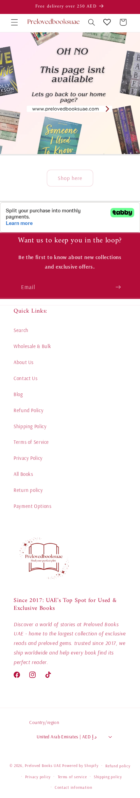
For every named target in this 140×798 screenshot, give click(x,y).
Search (21, 330)
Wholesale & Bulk (32, 346)
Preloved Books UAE (43, 765)
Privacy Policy (28, 458)
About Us (24, 362)
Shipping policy (108, 776)
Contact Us (25, 378)
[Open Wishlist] (107, 22)
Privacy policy (38, 776)
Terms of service (72, 776)
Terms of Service (31, 442)
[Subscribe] (118, 287)
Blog (18, 394)
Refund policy (117, 765)
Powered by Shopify (80, 765)
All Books (23, 474)
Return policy (28, 490)
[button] (14, 22)
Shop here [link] (70, 178)
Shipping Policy (30, 426)
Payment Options (32, 506)
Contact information (73, 787)
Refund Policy (28, 410)
